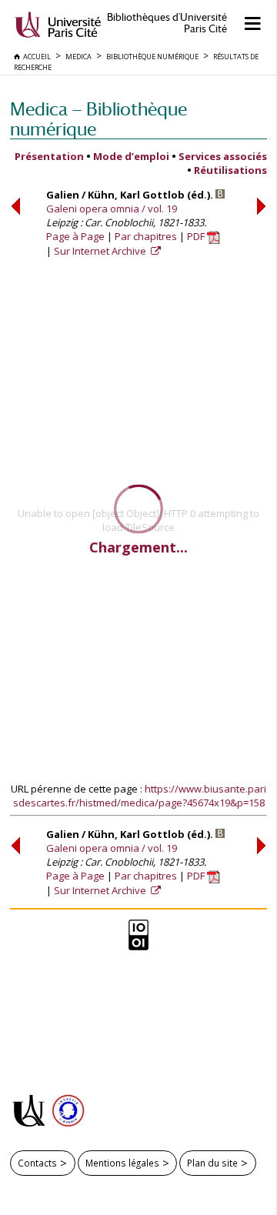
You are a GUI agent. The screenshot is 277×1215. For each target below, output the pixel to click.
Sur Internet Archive (101, 251)
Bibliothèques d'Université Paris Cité (167, 23)
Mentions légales (122, 1163)
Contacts (37, 1163)
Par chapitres (146, 236)
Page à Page (75, 236)
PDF (197, 236)
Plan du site (212, 1163)
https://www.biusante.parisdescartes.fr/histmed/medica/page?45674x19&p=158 (140, 795)
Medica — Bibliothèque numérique (98, 118)
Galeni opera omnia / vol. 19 (111, 208)
